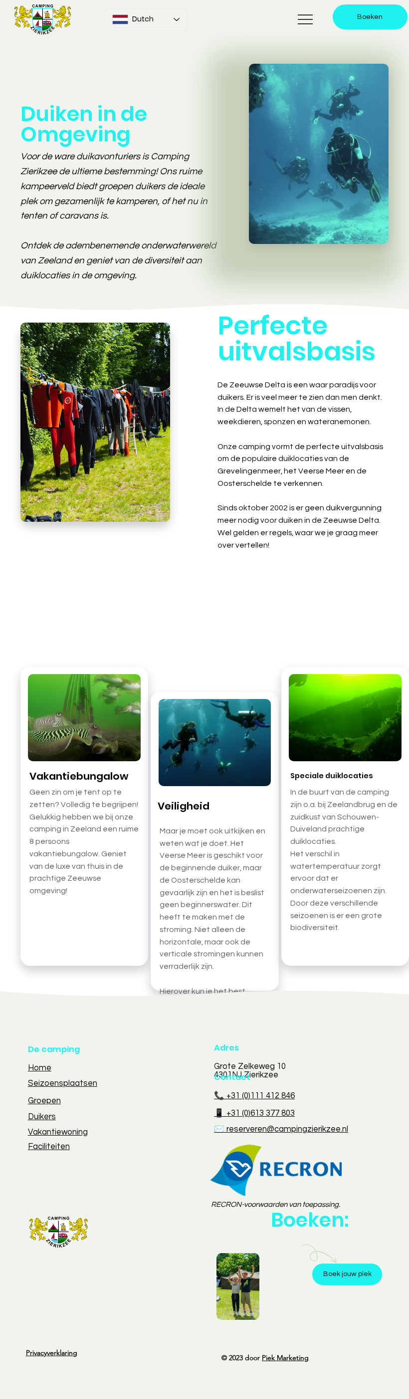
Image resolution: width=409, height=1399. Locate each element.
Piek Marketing (285, 1357)
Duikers (42, 1116)
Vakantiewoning (58, 1132)
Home (39, 1067)
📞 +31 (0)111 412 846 (254, 1095)
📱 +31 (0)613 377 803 (254, 1113)
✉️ (220, 1129)
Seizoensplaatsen (62, 1083)
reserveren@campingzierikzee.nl (287, 1129)
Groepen (44, 1100)
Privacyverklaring (51, 1352)
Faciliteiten (49, 1146)
